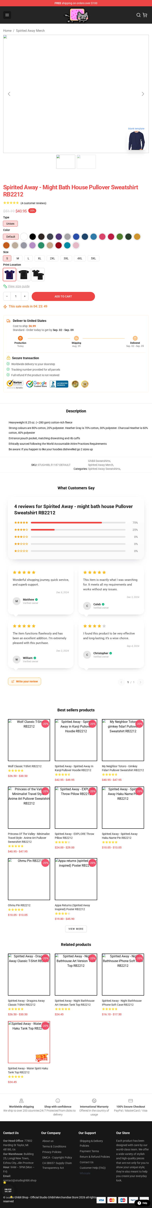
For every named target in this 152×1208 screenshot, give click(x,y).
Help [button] (144, 1203)
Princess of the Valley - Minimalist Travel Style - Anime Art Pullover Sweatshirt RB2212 (29, 837)
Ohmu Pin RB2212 (19, 905)
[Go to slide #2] (86, 162)
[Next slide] (143, 94)
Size (6, 252)
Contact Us (86, 1162)
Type (6, 217)
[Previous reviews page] (121, 682)
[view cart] (144, 15)
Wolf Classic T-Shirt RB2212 (25, 766)
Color (6, 230)
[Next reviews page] (140, 682)
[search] (138, 15)
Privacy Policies (51, 1152)
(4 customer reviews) (33, 203)
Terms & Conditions (54, 1146)
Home (7, 31)
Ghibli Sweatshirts (99, 460)
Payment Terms (89, 1151)
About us (47, 1141)
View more (76, 929)
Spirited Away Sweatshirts (104, 468)
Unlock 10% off (8, 1190)
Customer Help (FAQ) (93, 1167)
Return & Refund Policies (95, 1156)
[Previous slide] (9, 94)
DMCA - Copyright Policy (57, 1157)
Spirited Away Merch (30, 31)
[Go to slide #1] (65, 162)
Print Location (12, 264)
